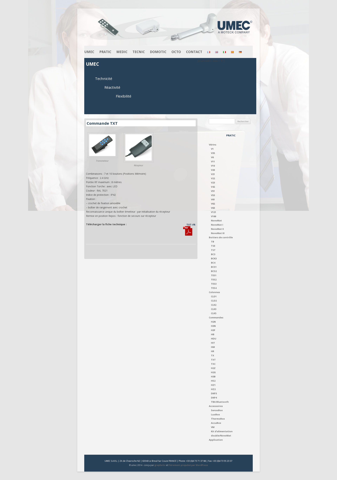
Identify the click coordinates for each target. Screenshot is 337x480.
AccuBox (216, 422)
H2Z (213, 368)
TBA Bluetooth (220, 401)
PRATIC (105, 52)
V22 (213, 178)
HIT (213, 342)
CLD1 (214, 296)
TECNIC (139, 52)
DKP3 (214, 393)
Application (216, 439)
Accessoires (216, 406)
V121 (213, 212)
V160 (213, 216)
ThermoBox (218, 418)
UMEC (89, 52)
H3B (213, 376)
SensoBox (217, 410)
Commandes (216, 317)
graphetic (160, 465)
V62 (213, 203)
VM (212, 427)
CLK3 (213, 309)
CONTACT (194, 52)
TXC (213, 363)
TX (212, 355)
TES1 (213, 275)
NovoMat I (217, 224)
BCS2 (214, 271)
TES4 (213, 288)
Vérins (212, 144)
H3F (213, 330)
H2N (213, 321)
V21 (213, 174)
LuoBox (215, 414)
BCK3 (214, 258)
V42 (213, 186)
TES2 (213, 279)
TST (213, 250)
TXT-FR (190, 224)
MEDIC (121, 52)
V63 (213, 207)
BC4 (213, 262)
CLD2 (214, 300)
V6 (212, 157)
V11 (213, 161)
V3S (213, 153)
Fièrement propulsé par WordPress (188, 465)
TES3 (213, 283)
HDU (213, 338)
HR (212, 351)
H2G (213, 372)
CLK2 (213, 304)
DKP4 (214, 397)
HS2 (213, 380)
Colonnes (214, 292)
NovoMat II (217, 229)
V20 (213, 169)
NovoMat (216, 220)
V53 (213, 195)
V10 (213, 165)
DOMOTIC (158, 52)
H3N (213, 325)
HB (212, 334)
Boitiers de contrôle (221, 237)
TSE (213, 245)
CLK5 (213, 313)
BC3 (213, 254)
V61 (213, 199)
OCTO (176, 52)
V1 (212, 148)
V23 (213, 182)
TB (212, 241)
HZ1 (213, 385)
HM (213, 347)
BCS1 (214, 266)
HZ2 (213, 389)
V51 (213, 191)
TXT (213, 359)
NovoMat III (217, 233)
